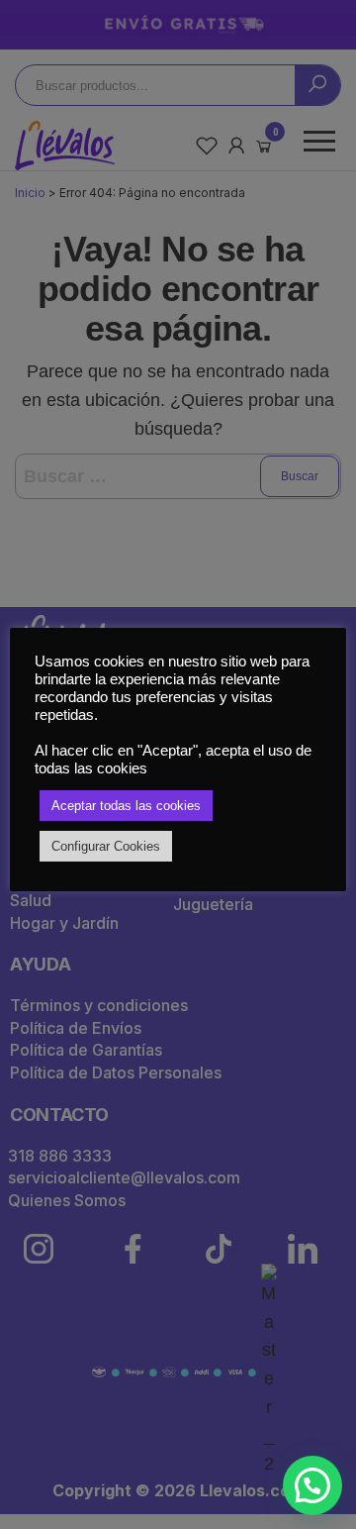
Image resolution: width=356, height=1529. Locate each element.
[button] (312, 1485)
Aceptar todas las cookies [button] (126, 805)
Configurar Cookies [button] (105, 846)
